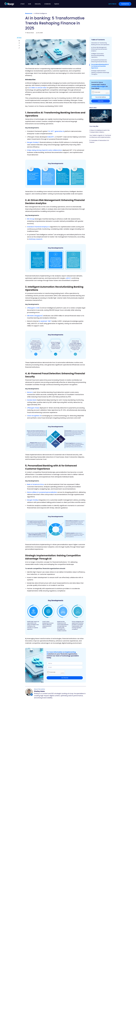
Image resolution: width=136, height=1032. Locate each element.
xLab (29, 4)
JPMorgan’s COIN (33, 308)
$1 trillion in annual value (37, 88)
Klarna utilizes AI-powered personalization (42, 492)
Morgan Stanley (32, 500)
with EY (68, 278)
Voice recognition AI (34, 416)
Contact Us (125, 4)
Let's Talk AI (112, 4)
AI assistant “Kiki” (45, 321)
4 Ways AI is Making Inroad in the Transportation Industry (99, 131)
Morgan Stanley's (33, 142)
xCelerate (47, 4)
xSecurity (38, 4)
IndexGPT (50, 137)
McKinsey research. (36, 239)
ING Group (30, 219)
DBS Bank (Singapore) (35, 316)
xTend (22, 4)
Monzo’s (30, 392)
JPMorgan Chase (33, 408)
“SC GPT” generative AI (56, 131)
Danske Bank (31, 400)
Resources (28, 13)
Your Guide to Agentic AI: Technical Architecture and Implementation (100, 136)
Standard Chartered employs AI (38, 227)
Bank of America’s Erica (35, 484)
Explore (56, 4)
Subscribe (100, 101)
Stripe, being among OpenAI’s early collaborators (44, 150)
